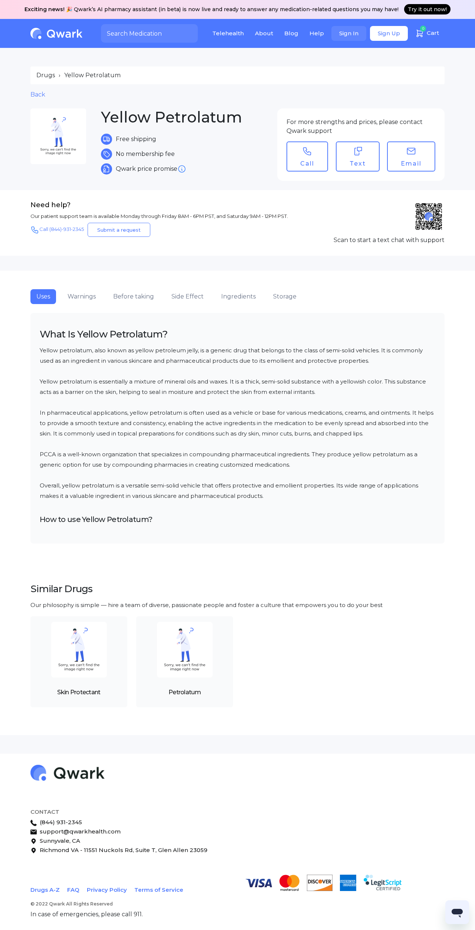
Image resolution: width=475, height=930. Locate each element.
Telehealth (228, 33)
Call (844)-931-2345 (61, 229)
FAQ (73, 889)
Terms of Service (158, 889)
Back (37, 94)
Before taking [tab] (133, 296)
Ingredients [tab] (238, 296)
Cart (430, 31)
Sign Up (389, 33)
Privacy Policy (107, 889)
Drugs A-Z (45, 889)
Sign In (348, 33)
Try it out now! (427, 9)
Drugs (45, 75)
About (264, 33)
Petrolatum (184, 692)
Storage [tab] (285, 296)
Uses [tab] (43, 296)
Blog (291, 33)
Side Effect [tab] (187, 296)
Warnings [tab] (82, 296)
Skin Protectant (78, 692)
